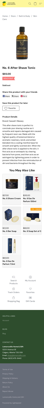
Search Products (14, 282)
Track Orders (13, 292)
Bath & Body (24, 16)
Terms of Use (7, 369)
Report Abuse (7, 391)
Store (13, 16)
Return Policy (7, 382)
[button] (9, 3)
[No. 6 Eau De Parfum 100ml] (32, 183)
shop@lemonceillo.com (16, 355)
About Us (6, 387)
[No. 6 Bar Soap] (12, 216)
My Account (30, 280)
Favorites (30, 292)
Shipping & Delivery (10, 378)
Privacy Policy (7, 374)
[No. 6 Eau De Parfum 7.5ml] (12, 246)
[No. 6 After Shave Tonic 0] (22, 42)
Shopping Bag (13, 301)
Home (5, 16)
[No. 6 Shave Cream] (12, 183)
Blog (4, 333)
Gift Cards (30, 301)
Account (5, 320)
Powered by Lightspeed (11, 403)
